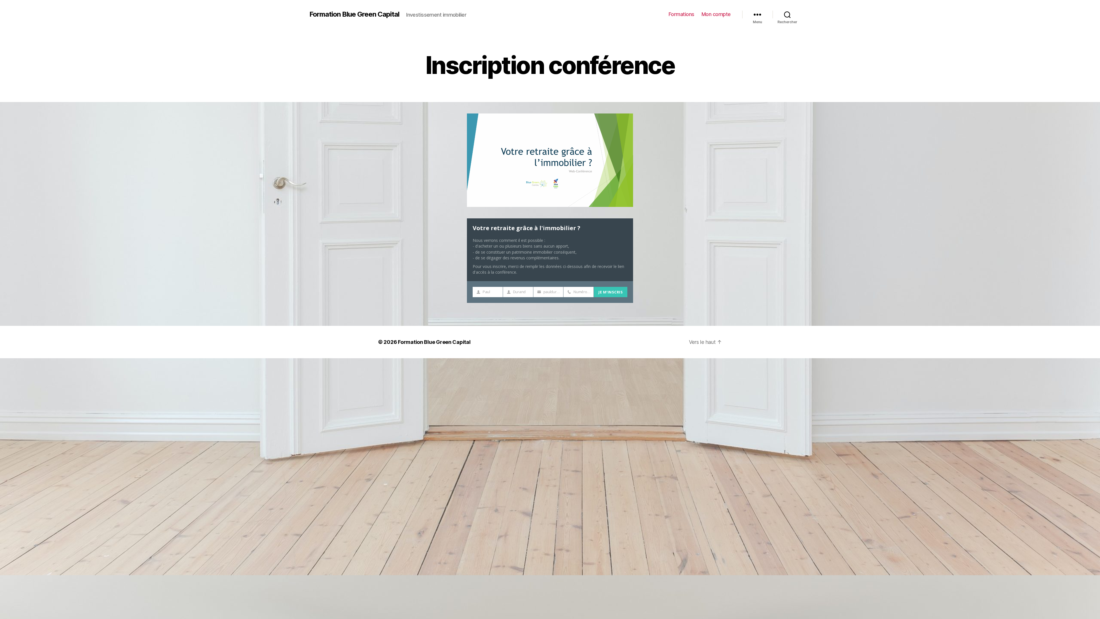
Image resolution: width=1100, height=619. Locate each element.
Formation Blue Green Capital (354, 14)
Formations (681, 14)
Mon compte (716, 14)
